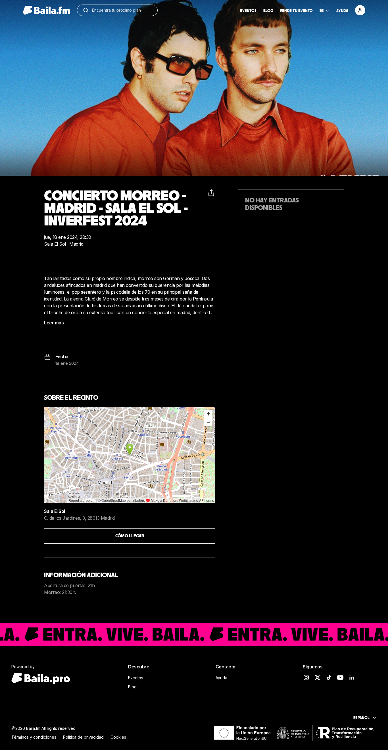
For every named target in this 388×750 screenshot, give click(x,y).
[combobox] (122, 10)
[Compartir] (211, 192)
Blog (132, 686)
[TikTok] (329, 677)
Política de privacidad (83, 737)
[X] (317, 677)
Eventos (135, 677)
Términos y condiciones (33, 737)
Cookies (118, 737)
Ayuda (221, 677)
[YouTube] (340, 677)
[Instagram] (306, 677)
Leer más (54, 323)
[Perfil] (360, 10)
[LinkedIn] (351, 677)
